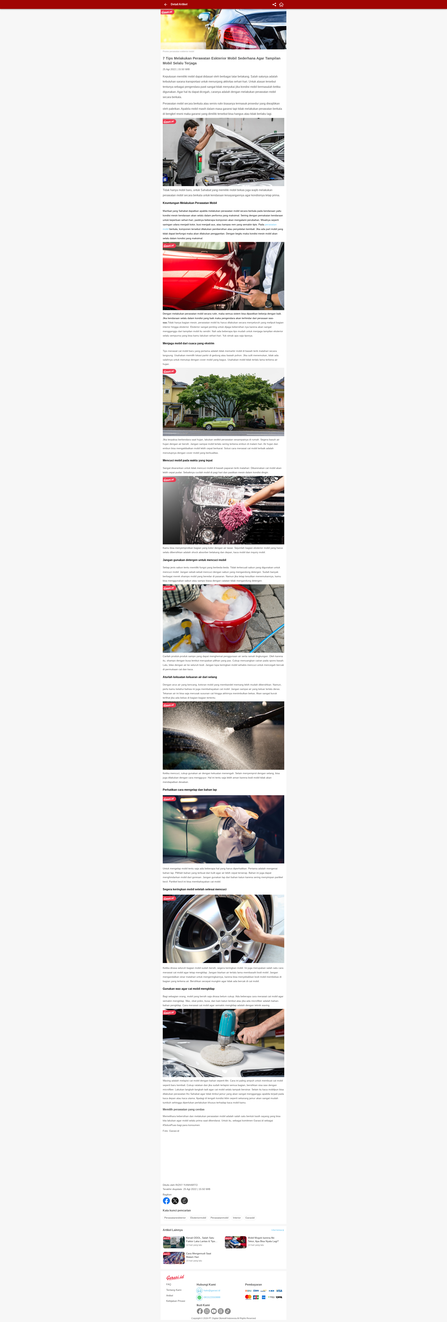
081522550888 (212, 1297)
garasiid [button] (250, 1217)
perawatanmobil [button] (219, 1217)
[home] (281, 4)
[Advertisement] (224, 1158)
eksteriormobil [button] (198, 1217)
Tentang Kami (173, 1290)
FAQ (168, 1284)
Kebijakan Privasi (175, 1300)
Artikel (169, 1295)
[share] (274, 4)
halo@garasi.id (212, 1290)
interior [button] (237, 1217)
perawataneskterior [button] (175, 1217)
